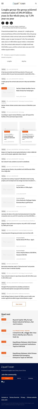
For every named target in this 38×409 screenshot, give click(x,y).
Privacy (23, 397)
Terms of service (14, 397)
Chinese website (32, 397)
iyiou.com (4, 400)
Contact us (4, 397)
